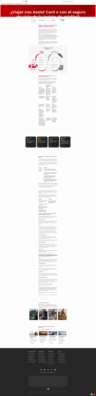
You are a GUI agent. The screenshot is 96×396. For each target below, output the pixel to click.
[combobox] (34, 20)
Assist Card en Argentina (31, 353)
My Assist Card (71, 1)
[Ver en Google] (27, 138)
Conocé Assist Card (51, 356)
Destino (32, 19)
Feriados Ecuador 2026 (61, 353)
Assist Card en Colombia (31, 359)
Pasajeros (53, 19)
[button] (25, 142)
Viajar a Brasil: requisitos (61, 359)
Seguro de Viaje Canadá (41, 359)
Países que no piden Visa (61, 362)
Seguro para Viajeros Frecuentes (42, 362)
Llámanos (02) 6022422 (65, 1)
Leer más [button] (62, 144)
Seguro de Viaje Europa (41, 353)
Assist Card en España (31, 362)
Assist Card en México (31, 356)
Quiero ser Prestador (51, 362)
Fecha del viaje (41, 19)
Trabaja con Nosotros (51, 353)
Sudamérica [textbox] (34, 20)
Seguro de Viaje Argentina (41, 356)
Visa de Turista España (61, 356)
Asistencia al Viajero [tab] (35, 17)
